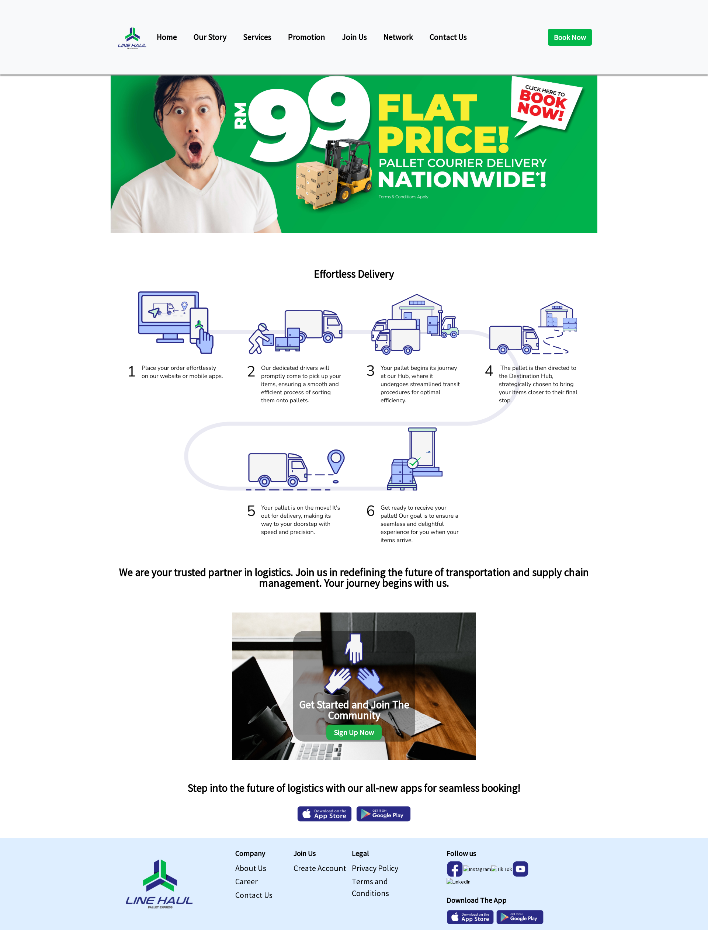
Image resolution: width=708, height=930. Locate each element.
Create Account (320, 868)
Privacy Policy (375, 868)
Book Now (570, 37)
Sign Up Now (354, 732)
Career (246, 881)
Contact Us (254, 895)
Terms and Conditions (370, 887)
